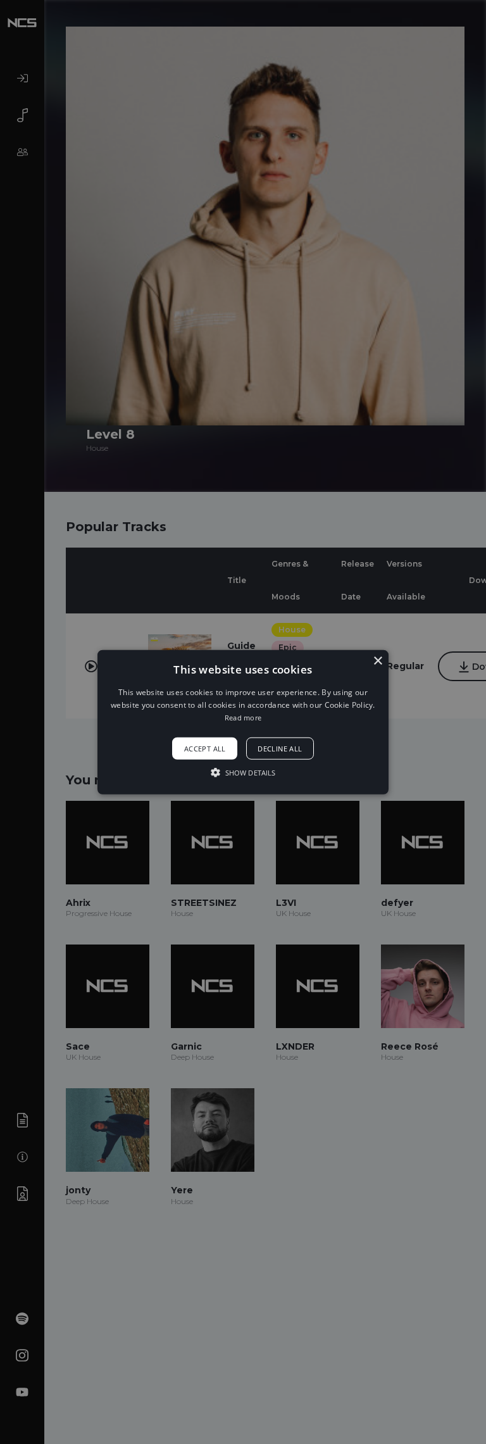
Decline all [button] (280, 748)
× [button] (377, 660)
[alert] (243, 722)
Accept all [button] (205, 748)
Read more (243, 717)
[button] (243, 722)
